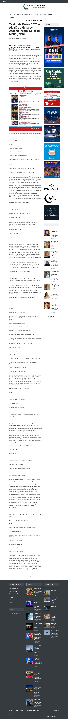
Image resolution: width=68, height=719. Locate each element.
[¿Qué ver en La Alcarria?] (47, 592)
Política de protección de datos (50, 716)
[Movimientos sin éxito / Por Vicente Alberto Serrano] (47, 287)
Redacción (11, 601)
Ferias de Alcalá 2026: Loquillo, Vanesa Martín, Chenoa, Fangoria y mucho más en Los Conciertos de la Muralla (38, 662)
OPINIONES (50, 14)
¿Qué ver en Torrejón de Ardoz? (53, 608)
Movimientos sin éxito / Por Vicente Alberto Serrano (55, 285)
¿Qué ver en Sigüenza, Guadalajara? (53, 616)
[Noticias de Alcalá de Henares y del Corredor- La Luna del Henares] (34, 8)
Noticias (52, 593)
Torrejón (16, 710)
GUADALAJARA (34, 14)
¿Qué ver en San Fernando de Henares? (54, 599)
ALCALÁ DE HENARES (17, 14)
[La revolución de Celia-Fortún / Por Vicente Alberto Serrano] (47, 254)
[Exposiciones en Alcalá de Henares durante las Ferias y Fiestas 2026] (29, 702)
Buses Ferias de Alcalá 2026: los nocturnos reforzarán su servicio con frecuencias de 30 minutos (37, 676)
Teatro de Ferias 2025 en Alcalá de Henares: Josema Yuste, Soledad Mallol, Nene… (25, 29)
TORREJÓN (27, 14)
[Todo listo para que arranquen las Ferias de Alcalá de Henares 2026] (29, 626)
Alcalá (10, 710)
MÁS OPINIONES (51, 316)
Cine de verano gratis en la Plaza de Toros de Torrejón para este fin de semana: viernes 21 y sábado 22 (37, 689)
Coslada (22, 710)
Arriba (55, 710)
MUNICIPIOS (43, 14)
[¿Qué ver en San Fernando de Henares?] (47, 599)
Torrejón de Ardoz (37, 641)
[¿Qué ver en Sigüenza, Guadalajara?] (47, 616)
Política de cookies (48, 715)
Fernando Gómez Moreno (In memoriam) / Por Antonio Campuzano (54, 244)
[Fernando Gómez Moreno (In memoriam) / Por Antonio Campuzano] (47, 244)
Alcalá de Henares (15, 38)
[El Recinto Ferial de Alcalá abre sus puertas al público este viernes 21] (29, 616)
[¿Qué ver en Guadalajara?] (47, 625)
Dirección (11, 602)
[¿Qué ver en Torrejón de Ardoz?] (47, 608)
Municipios (36, 710)
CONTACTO (12, 17)
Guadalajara (29, 710)
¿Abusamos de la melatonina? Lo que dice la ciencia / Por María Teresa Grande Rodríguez (55, 295)
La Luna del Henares (17, 713)
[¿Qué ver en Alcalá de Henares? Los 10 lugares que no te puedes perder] (47, 632)
